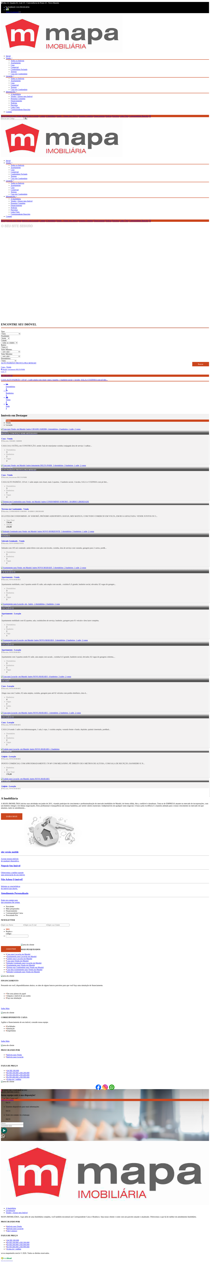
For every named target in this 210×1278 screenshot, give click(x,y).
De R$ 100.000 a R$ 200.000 (18, 1073)
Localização (10, 1210)
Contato (9, 112)
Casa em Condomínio (19, 74)
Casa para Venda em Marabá (18, 961)
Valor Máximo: (7, 354)
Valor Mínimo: (6, 349)
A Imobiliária (16, 94)
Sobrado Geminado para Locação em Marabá (24, 963)
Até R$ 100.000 (13, 1071)
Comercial (15, 67)
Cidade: (4, 340)
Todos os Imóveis (17, 61)
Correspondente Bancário (20, 110)
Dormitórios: (6, 358)
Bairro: (3, 345)
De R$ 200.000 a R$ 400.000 (18, 1075)
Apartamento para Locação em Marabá (21, 956)
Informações (11, 92)
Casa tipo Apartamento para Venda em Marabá (24, 970)
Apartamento (16, 63)
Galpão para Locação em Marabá (19, 959)
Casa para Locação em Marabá (18, 954)
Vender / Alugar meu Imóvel (21, 96)
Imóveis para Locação (30, 116)
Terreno (14, 72)
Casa (12, 65)
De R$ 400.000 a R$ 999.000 (18, 1077)
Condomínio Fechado (19, 69)
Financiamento (16, 101)
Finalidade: (5, 336)
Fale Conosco (12, 1231)
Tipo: (3, 331)
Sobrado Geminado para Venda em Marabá (23, 972)
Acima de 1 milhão (14, 1079)
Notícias (14, 103)
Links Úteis (15, 107)
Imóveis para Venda (13, 116)
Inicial (8, 56)
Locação (9, 76)
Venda (8, 58)
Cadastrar (11, 949)
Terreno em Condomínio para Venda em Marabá (25, 967)
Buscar (200, 364)
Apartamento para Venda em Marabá (21, 965)
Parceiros (14, 105)
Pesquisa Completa (18, 99)
